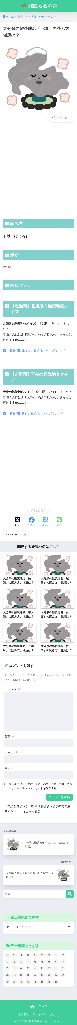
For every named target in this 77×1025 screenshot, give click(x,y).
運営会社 (23, 1014)
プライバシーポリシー (47, 1014)
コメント (12, 689)
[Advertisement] (38, 170)
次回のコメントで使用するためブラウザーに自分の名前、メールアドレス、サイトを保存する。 (40, 786)
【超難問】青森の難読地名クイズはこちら (35, 413)
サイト (8, 768)
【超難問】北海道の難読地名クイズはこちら (36, 350)
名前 (9, 736)
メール (10, 752)
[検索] (70, 894)
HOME (41, 1006)
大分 (23, 534)
